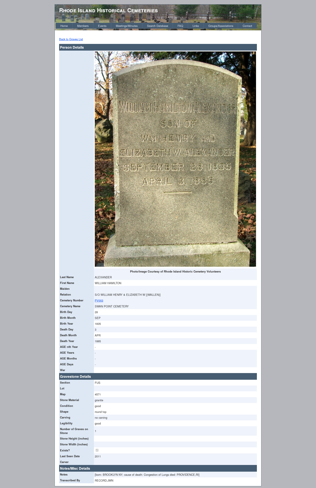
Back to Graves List (71, 39)
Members (83, 26)
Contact (247, 26)
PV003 (99, 300)
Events (102, 26)
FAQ (180, 26)
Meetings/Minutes (127, 26)
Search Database (157, 26)
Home (64, 26)
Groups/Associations (220, 26)
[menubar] (156, 26)
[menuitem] (64, 26)
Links (196, 26)
